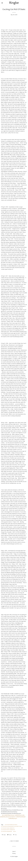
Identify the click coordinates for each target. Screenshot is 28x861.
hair (14, 831)
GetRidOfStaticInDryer (8, 829)
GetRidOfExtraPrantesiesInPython (11, 826)
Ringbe (16, 856)
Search (14, 851)
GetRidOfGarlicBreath (8, 828)
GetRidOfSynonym (6, 831)
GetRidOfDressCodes (11, 824)
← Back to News (14, 841)
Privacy (14, 853)
